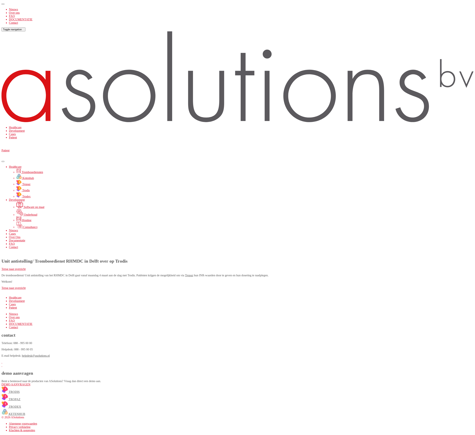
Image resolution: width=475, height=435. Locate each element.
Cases (12, 134)
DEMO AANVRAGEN (15, 384)
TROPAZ (14, 399)
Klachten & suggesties (22, 430)
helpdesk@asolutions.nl (36, 355)
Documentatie (17, 240)
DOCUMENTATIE (20, 19)
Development (17, 130)
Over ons (14, 12)
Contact (13, 22)
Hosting (26, 220)
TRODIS (14, 391)
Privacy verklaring (19, 427)
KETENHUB (16, 414)
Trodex (26, 196)
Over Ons (14, 237)
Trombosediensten (32, 172)
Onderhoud (30, 214)
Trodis (26, 190)
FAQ (12, 16)
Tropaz (26, 184)
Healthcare (15, 127)
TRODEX (14, 406)
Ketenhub (28, 178)
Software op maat (33, 207)
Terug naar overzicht (13, 269)
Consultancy (30, 227)
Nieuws (13, 9)
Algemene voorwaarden (23, 423)
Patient (13, 137)
